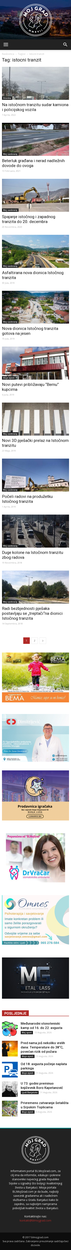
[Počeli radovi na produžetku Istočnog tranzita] (35, 475)
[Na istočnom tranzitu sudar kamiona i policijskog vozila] (35, 83)
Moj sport (27, 1032)
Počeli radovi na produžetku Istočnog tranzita (27, 499)
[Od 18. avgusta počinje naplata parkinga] (10, 1069)
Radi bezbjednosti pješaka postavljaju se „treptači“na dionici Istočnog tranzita (32, 613)
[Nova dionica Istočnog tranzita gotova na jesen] (35, 307)
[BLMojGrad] (35, 18)
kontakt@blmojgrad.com (35, 1220)
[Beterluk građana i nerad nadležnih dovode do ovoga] (35, 139)
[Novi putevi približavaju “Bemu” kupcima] (35, 363)
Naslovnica (8, 54)
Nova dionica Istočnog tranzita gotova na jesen (30, 331)
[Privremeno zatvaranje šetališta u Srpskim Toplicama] (10, 1108)
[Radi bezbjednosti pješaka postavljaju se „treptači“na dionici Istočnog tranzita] (35, 587)
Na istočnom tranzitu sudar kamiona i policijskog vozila (35, 107)
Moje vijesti (9, 377)
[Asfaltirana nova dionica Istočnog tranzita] (35, 251)
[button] (65, 44)
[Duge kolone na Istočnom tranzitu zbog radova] (35, 531)
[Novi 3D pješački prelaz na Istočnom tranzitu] (35, 419)
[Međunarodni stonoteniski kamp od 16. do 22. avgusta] (10, 1029)
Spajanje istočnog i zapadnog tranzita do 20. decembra (28, 219)
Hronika (7, 98)
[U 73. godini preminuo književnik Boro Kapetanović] (10, 1089)
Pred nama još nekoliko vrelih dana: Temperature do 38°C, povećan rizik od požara (43, 1047)
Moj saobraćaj (10, 154)
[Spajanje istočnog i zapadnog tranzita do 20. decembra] (35, 195)
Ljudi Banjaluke (29, 1092)
